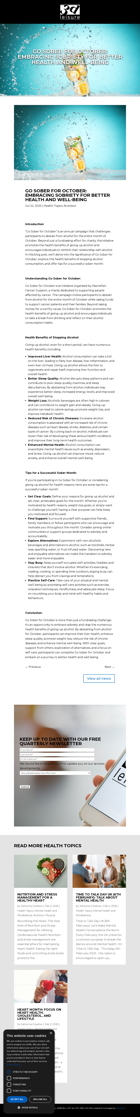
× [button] (51, 1033)
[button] (29, 1107)
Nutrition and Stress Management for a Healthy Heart (37, 897)
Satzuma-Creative (32, 906)
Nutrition (70, 205)
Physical (50, 915)
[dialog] (29, 1072)
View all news (99, 678)
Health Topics (53, 205)
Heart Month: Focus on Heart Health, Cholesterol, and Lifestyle (39, 1014)
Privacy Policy (13, 1064)
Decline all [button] (40, 1099)
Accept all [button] (17, 1099)
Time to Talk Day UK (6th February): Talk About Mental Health (98, 897)
